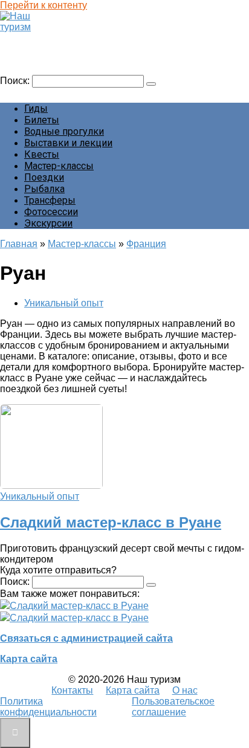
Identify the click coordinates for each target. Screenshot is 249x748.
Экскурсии (48, 223)
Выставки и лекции (68, 143)
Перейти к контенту (43, 5)
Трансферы (50, 200)
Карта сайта (28, 659)
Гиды (36, 108)
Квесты (41, 154)
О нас (185, 690)
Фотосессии (51, 212)
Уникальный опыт (63, 303)
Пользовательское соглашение (173, 706)
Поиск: (16, 81)
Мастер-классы (59, 166)
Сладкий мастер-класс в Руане (110, 522)
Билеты (41, 120)
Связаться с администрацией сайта (86, 638)
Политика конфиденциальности (48, 706)
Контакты (72, 690)
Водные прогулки (64, 131)
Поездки (44, 177)
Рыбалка (44, 189)
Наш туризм (32, 38)
